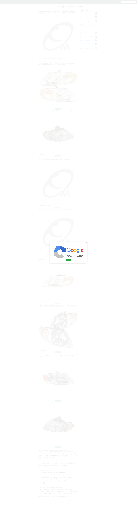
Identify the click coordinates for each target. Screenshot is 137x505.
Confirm (68, 260)
